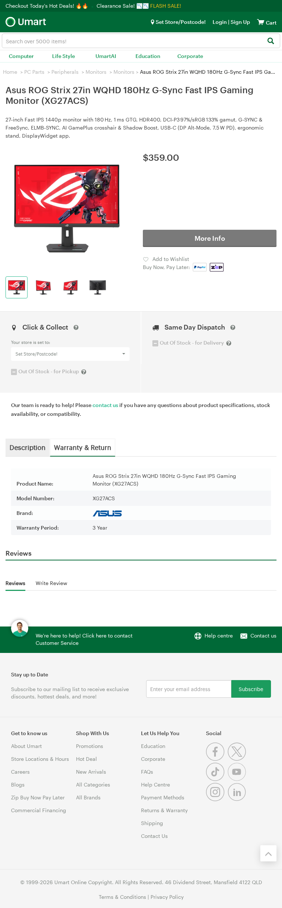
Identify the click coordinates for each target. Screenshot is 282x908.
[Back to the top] (268, 853)
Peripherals (65, 72)
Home (10, 72)
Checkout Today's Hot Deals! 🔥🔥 (48, 6)
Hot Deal (86, 759)
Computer (21, 56)
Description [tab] (28, 447)
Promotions (89, 746)
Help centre (219, 635)
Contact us (263, 635)
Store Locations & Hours (40, 759)
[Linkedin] (238, 799)
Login (220, 22)
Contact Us (154, 836)
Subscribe (251, 688)
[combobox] (141, 41)
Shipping (152, 823)
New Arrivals (91, 772)
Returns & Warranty (164, 810)
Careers (20, 772)
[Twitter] (238, 759)
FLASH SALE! (165, 6)
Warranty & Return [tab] (82, 447)
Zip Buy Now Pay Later (38, 797)
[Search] (270, 41)
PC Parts (34, 72)
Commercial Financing (38, 810)
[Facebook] (217, 759)
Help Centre (155, 784)
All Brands (88, 797)
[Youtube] (238, 779)
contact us (105, 405)
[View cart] (260, 22)
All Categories (93, 784)
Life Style (63, 56)
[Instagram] (217, 799)
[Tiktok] (217, 779)
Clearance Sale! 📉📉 (123, 6)
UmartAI (105, 56)
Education (147, 56)
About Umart (26, 746)
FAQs (147, 772)
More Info (210, 238)
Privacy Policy (167, 897)
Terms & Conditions (122, 897)
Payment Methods (162, 797)
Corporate (190, 56)
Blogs (18, 784)
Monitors (96, 72)
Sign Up (239, 22)
